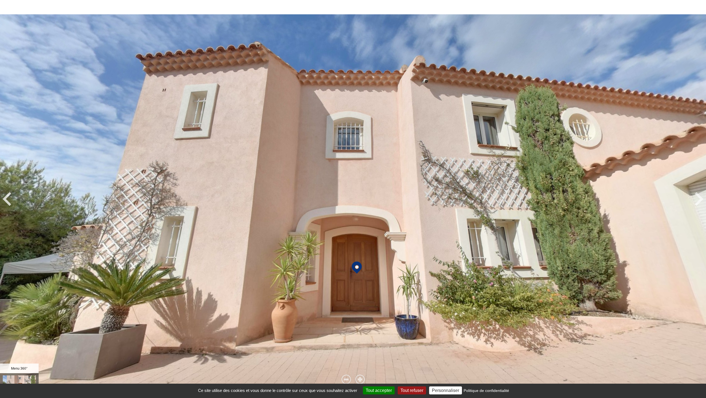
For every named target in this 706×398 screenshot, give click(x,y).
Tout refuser (411, 390)
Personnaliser (445, 390)
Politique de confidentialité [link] (486, 390)
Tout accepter (379, 390)
